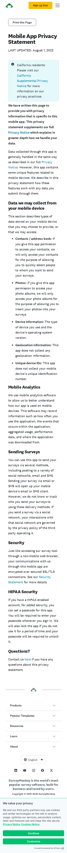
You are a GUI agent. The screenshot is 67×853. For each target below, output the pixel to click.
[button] (33, 705)
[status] (33, 80)
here (27, 659)
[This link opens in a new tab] (15, 770)
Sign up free (40, 5)
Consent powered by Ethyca (47, 848)
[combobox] (33, 759)
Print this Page (22, 22)
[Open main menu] (57, 5)
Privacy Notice (11, 824)
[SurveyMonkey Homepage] (9, 6)
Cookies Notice (30, 824)
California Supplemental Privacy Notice (32, 80)
